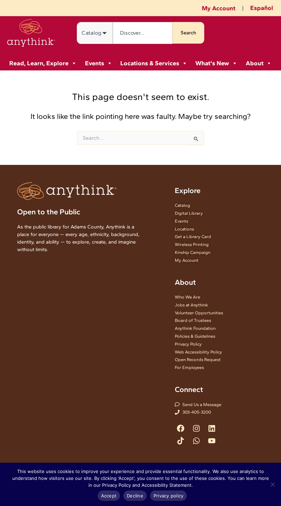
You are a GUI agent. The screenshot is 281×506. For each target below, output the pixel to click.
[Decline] (272, 484)
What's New (212, 63)
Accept (109, 495)
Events (94, 63)
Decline (135, 495)
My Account (218, 8)
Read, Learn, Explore (39, 63)
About (255, 63)
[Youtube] (212, 441)
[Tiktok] (181, 441)
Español (261, 8)
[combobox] (143, 33)
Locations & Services (149, 63)
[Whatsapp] (196, 441)
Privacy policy (169, 495)
